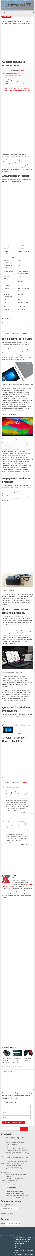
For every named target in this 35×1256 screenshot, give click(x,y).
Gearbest (23, 716)
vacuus (8, 1184)
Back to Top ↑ (31, 1237)
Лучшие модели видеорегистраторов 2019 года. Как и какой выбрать (17, 1185)
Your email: (4, 1206)
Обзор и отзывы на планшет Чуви (13, 73)
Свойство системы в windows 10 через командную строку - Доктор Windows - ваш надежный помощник (17, 1150)
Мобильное (17, 21)
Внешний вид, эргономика (13, 77)
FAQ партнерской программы (24, 1254)
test (7, 1137)
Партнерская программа (22, 1248)
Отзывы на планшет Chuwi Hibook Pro (17, 90)
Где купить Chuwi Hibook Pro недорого (17, 88)
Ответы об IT (17, 4)
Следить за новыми (10, 1102)
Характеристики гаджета (13, 75)
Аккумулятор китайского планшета (16, 82)
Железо (10, 21)
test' (7, 1142)
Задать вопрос (19, 1243)
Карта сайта (18, 1246)
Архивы (3, 1223)
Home (4, 21)
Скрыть (21, 70)
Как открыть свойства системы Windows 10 (16, 1154)
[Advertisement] (17, 38)
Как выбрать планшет (24, 333)
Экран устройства (13, 80)
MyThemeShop (21, 1237)
